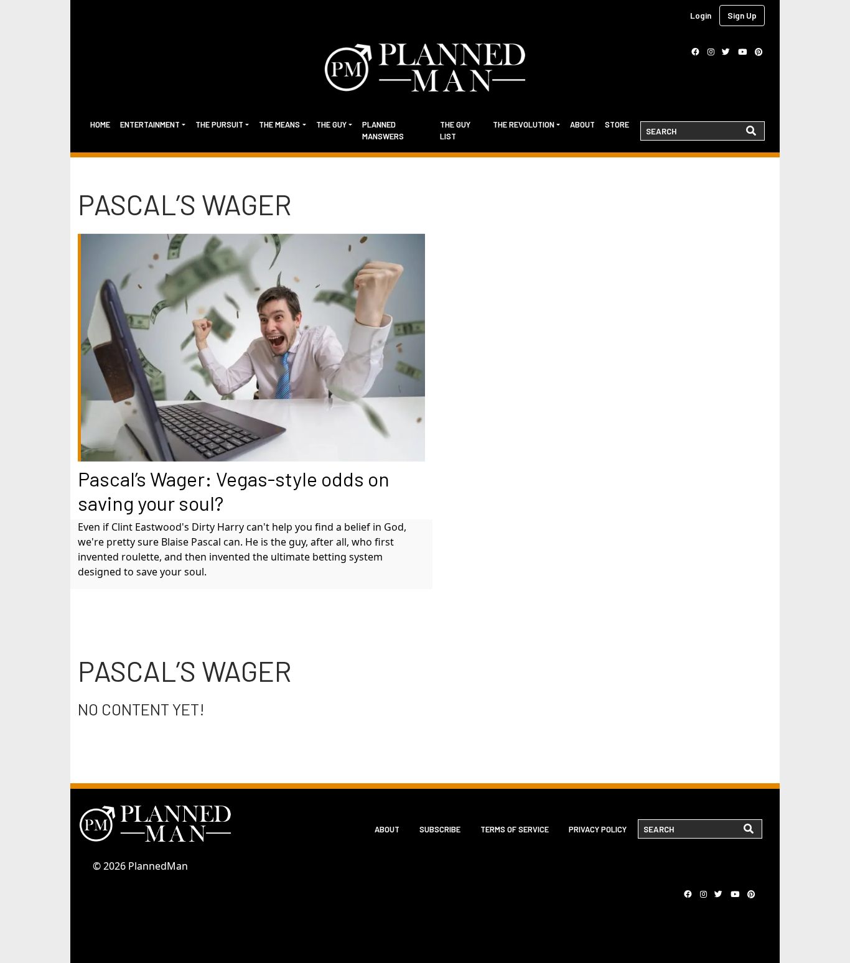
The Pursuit (219, 124)
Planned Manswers (383, 130)
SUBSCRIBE (439, 829)
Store (617, 124)
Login (700, 15)
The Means (279, 124)
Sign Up (742, 15)
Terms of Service (514, 829)
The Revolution (523, 124)
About (582, 124)
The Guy (331, 124)
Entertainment (150, 124)
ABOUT (387, 829)
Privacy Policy (598, 829)
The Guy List (455, 130)
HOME (100, 124)
